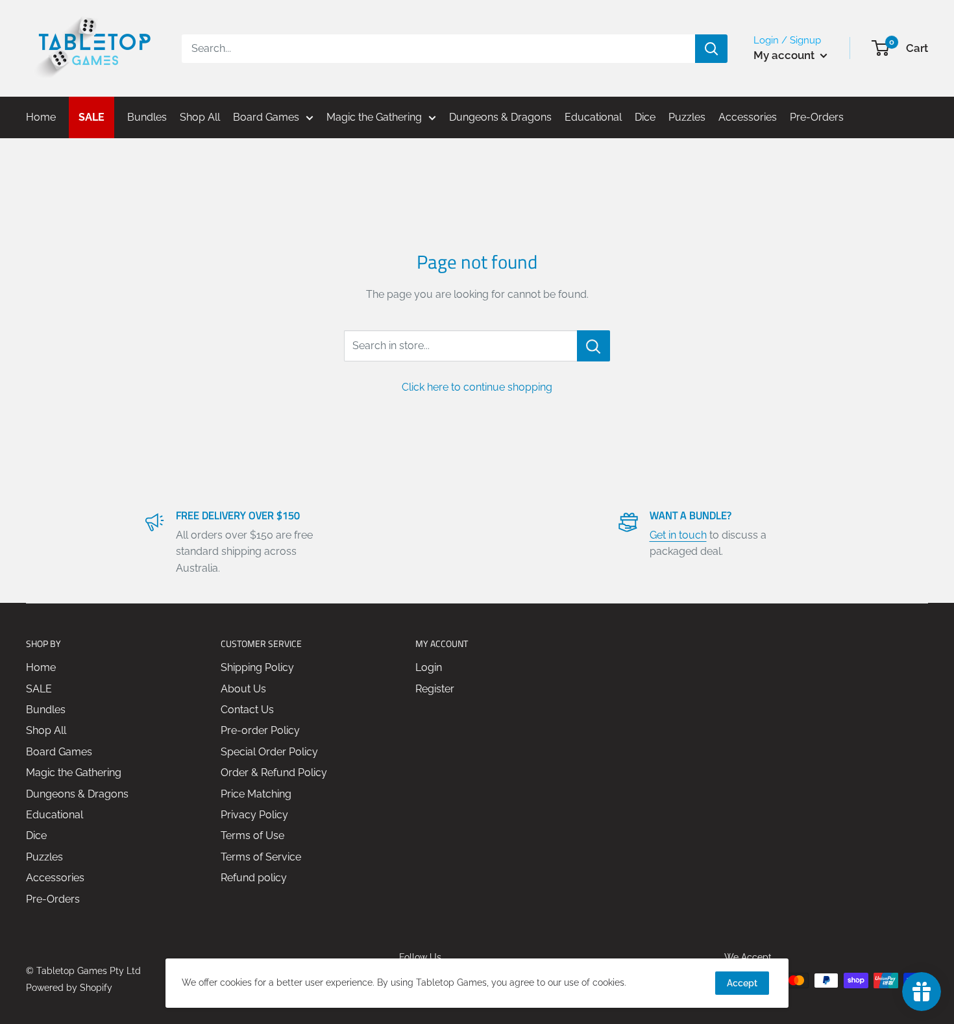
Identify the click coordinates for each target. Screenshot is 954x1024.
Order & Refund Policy (274, 772)
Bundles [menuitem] (147, 117)
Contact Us (247, 709)
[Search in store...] (593, 345)
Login (428, 667)
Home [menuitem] (41, 117)
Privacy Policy (254, 815)
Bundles (46, 709)
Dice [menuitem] (645, 117)
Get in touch (678, 535)
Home (41, 667)
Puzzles (44, 857)
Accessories (55, 878)
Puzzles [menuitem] (686, 117)
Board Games (59, 752)
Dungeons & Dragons (77, 794)
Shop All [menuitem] (200, 117)
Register (434, 689)
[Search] (711, 48)
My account (785, 55)
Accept (742, 983)
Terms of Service (261, 857)
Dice (36, 835)
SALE (39, 689)
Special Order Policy (269, 752)
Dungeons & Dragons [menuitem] (500, 117)
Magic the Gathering (73, 772)
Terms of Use (252, 835)
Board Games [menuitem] (266, 117)
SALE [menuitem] (91, 117)
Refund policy (254, 878)
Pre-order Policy (260, 730)
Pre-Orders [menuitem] (817, 117)
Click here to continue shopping (477, 387)
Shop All (46, 730)
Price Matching (256, 794)
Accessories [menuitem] (747, 117)
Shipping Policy (257, 667)
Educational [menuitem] (593, 117)
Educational (54, 815)
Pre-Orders (53, 899)
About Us (243, 689)
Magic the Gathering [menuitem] (374, 117)
